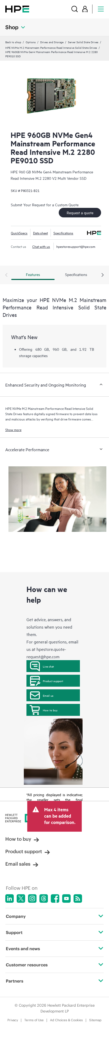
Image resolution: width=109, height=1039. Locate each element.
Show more (13, 429)
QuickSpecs (19, 232)
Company (16, 916)
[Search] (74, 9)
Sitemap (95, 1020)
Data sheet (40, 232)
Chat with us (41, 246)
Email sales (17, 864)
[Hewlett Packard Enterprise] (17, 9)
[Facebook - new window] (55, 898)
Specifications (63, 232)
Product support (53, 681)
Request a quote (80, 212)
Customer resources (27, 964)
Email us (48, 695)
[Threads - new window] (43, 898)
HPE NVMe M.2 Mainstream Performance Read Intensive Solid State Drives (51, 47)
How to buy (50, 710)
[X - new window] (21, 898)
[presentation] (102, 275)
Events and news (23, 948)
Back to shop (13, 42)
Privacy (12, 1020)
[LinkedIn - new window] (9, 898)
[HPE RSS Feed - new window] (78, 898)
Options (31, 42)
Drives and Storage (51, 42)
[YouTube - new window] (66, 898)
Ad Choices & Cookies (66, 1020)
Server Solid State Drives (83, 42)
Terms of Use (34, 1020)
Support (14, 932)
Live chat (48, 666)
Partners (14, 981)
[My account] (85, 9)
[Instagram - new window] (32, 898)
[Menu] (101, 9)
